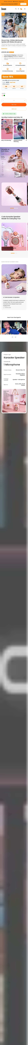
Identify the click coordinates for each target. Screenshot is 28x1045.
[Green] (4, 95)
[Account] (18, 9)
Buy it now (14, 104)
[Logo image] (3, 9)
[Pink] (2, 95)
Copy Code (12, 82)
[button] (3, 101)
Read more (4, 48)
